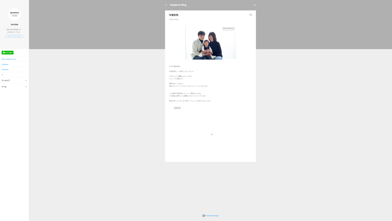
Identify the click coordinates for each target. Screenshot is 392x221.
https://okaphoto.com (9, 59)
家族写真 (177, 108)
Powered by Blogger (212, 216)
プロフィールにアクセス (14, 36)
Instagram (5, 64)
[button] (250, 15)
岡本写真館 (14, 24)
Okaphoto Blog (178, 4)
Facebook (5, 69)
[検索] (254, 5)
